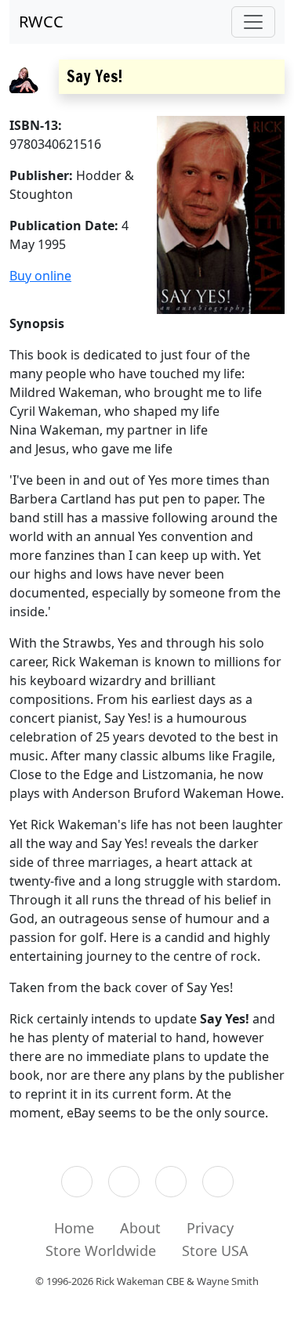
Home (74, 1227)
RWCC (41, 21)
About (140, 1227)
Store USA (215, 1250)
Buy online (40, 275)
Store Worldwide (100, 1250)
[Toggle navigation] (253, 22)
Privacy (210, 1227)
